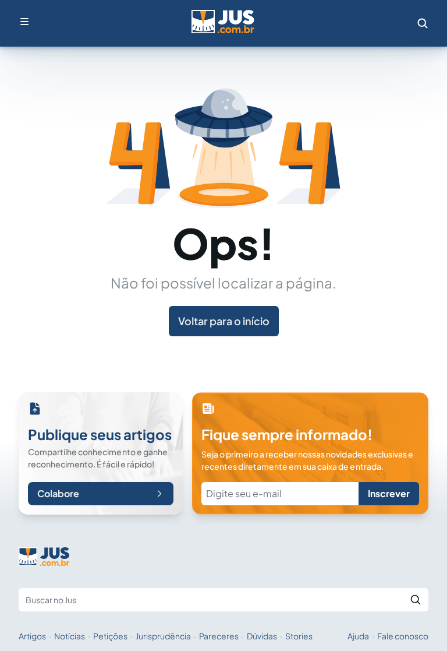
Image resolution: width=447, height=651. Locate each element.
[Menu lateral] (24, 21)
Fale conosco (402, 636)
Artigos (32, 636)
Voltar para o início (223, 321)
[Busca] (422, 23)
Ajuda (358, 636)
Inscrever (389, 493)
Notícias (69, 636)
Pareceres (219, 636)
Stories (299, 636)
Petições (110, 636)
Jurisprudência (163, 636)
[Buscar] (415, 600)
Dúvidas (262, 636)
